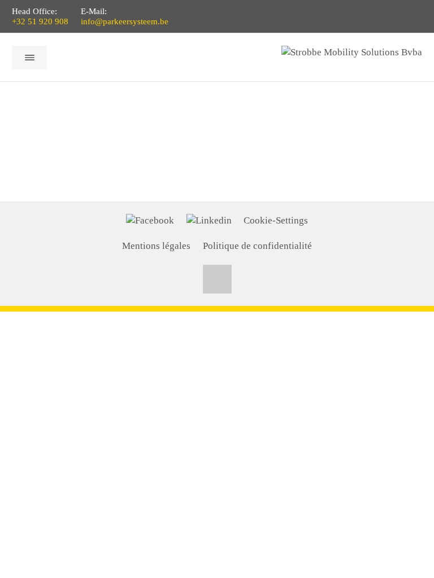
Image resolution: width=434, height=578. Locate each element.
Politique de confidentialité (257, 245)
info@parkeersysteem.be (124, 21)
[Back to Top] (217, 279)
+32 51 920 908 (40, 21)
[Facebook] (150, 220)
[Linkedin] (209, 220)
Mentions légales (156, 245)
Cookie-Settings (276, 220)
